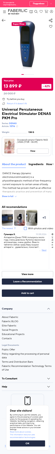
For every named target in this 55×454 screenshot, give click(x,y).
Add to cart (27, 293)
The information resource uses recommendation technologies (22, 436)
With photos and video (40, 228)
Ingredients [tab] (36, 164)
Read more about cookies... (21, 432)
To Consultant (9, 378)
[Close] (51, 3)
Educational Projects (13, 334)
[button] (27, 3)
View (32, 151)
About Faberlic (10, 317)
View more (27, 274)
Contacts (7, 338)
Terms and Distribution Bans (17, 361)
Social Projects (10, 329)
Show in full (7, 196)
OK (27, 443)
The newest (7, 228)
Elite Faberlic (9, 325)
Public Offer (8, 349)
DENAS (13, 123)
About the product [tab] (14, 164)
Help (4, 386)
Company (7, 308)
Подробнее (38, 3)
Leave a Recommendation (27, 281)
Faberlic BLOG (10, 321)
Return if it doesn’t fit (17, 103)
